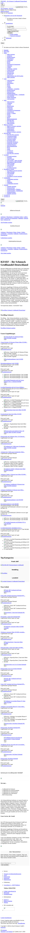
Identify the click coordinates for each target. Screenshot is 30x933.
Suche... (26, 7)
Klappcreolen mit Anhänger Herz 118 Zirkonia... (13, 436)
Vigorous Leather (11, 139)
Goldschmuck (10, 129)
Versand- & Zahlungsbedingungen (12, 874)
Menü (2, 43)
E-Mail (9, 27)
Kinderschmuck (11, 57)
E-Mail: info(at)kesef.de (10, 891)
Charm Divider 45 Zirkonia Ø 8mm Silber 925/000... (14, 342)
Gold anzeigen (10, 80)
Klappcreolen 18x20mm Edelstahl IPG (10, 727)
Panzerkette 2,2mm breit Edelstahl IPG (10, 616)
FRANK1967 (10, 120)
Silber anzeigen (11, 54)
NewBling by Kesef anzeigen (14, 170)
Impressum (6, 878)
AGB (5, 875)
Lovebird (6, 155)
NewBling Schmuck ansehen (8, 328)
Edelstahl (9, 157)
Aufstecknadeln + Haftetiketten (15, 190)
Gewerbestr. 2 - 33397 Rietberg (12, 885)
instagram (10, 13)
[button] (8, 23)
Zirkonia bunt (10, 73)
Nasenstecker (10, 71)
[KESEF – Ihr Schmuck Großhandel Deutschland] (15, 2)
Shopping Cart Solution (7, 931)
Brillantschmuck (11, 93)
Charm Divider (11, 70)
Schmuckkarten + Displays (14, 189)
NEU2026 (6, 51)
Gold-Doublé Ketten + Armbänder (15, 94)
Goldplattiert (7, 178)
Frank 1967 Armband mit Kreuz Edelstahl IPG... (13, 595)
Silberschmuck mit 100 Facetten (15, 76)
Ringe (8, 63)
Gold (5, 78)
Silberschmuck (10, 127)
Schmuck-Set (7, 219)
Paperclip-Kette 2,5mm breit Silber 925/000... (12, 647)
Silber (5, 53)
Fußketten (9, 66)
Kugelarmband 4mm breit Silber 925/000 (11, 414)
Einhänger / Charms (12, 68)
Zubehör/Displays (11, 144)
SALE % (6, 899)
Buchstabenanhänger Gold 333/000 (10, 363)
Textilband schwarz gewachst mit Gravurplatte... (13, 744)
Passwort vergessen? (15, 36)
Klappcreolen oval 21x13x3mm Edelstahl (11, 668)
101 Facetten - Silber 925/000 (14, 160)
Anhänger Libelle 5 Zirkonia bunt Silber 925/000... (13, 474)
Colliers (9, 67)
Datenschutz (7, 876)
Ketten (8, 61)
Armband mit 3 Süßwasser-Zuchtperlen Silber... (13, 452)
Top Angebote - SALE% (7, 8)
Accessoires (10, 152)
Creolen (9, 104)
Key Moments (10, 122)
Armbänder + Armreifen (13, 89)
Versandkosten (21, 923)
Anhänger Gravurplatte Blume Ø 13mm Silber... (13, 706)
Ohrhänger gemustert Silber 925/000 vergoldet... (13, 632)
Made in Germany (8, 124)
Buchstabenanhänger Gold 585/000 (10, 504)
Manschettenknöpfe (12, 119)
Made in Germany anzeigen (14, 126)
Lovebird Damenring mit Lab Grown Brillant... (12, 387)
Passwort (9, 29)
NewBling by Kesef (9, 169)
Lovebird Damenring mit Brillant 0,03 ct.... (11, 528)
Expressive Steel (11, 140)
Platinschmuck (10, 130)
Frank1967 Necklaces (12, 142)
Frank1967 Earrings (12, 143)
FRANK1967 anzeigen (13, 134)
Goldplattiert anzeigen (12, 179)
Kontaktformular (8, 894)
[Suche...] (20, 7)
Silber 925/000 (10, 163)
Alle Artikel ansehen (6, 253)
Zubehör (6, 185)
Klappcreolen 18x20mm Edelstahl (9, 758)
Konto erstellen (14, 34)
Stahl (5, 100)
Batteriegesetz (7, 879)
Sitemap (6, 902)
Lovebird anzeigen (11, 156)
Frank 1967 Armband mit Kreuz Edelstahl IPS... (13, 684)
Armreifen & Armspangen (13, 64)
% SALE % (10, 74)
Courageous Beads (12, 136)
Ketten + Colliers (11, 113)
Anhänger (9, 56)
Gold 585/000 (10, 96)
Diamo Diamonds (11, 97)
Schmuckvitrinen (11, 192)
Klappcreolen (10, 106)
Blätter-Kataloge (5, 11)
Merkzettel (6, 892)
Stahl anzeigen (10, 101)
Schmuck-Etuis (11, 188)
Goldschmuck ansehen (6, 238)
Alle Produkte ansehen (6, 222)
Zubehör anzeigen (11, 186)
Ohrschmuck (10, 58)
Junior (8, 149)
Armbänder (10, 60)
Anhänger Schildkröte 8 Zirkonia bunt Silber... (12, 490)
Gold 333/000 (10, 159)
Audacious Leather (12, 137)
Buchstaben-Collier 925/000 (14, 162)
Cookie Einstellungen (6, 917)
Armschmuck (10, 111)
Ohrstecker (10, 107)
